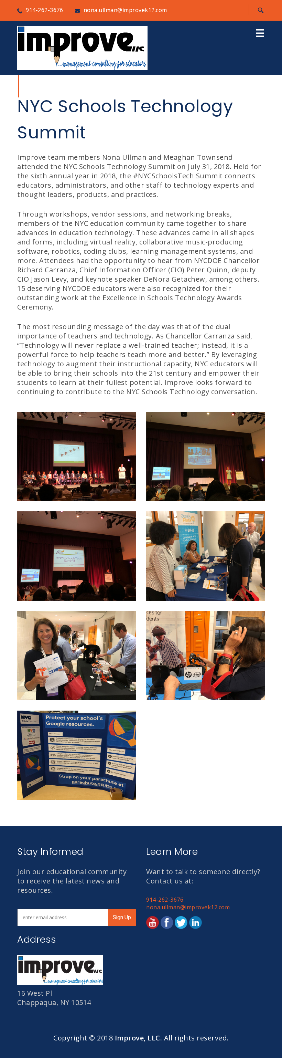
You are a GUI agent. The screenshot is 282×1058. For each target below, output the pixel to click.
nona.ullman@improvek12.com (125, 10)
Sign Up (122, 917)
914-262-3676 (44, 10)
